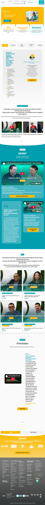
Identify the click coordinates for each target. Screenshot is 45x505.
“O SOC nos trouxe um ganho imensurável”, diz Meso (10, 296)
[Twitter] (38, 495)
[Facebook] (32, 495)
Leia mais (4, 298)
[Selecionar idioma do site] (24, 3)
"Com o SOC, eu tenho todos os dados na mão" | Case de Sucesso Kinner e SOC (17, 134)
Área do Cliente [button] (31, 2)
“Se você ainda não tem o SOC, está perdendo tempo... (11, 329)
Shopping (21, 3)
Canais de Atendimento (5, 481)
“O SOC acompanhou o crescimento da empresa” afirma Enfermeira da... (32, 296)
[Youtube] (40, 495)
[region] (22, 21)
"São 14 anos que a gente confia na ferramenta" (33, 134)
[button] (24, 2)
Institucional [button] (10, 1)
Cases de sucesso (16, 3)
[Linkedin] (40, 497)
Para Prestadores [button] (24, 1)
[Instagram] (35, 495)
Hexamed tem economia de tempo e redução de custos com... (33, 329)
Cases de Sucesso (5, 325)
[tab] (5, 45)
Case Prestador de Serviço (7, 293)
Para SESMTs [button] (16, 1)
